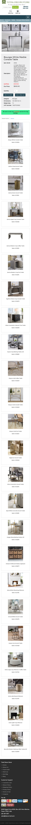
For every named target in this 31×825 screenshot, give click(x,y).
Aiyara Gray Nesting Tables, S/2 (15, 352)
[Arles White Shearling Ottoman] (15, 580)
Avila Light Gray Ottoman (15, 722)
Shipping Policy (7, 787)
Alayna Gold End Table (15, 431)
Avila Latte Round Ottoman (15, 696)
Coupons (5, 794)
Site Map (5, 774)
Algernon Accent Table (15, 457)
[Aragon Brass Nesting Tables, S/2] (15, 527)
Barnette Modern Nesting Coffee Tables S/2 (15, 749)
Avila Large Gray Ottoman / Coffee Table (15, 669)
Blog (4, 776)
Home (2, 20)
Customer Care (7, 782)
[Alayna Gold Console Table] (15, 394)
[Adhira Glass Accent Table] (15, 156)
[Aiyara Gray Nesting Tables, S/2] (15, 341)
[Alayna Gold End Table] (15, 421)
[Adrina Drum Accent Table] (15, 183)
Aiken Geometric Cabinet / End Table (15, 325)
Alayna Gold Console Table (15, 404)
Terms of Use (6, 792)
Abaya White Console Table (15, 140)
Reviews (12, 118)
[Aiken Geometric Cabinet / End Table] (15, 315)
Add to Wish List (20, 95)
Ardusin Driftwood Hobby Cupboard (15, 563)
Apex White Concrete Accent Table (15, 510)
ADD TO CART (8, 95)
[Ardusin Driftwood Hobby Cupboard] (15, 553)
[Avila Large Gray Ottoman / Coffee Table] (15, 659)
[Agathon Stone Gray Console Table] (15, 289)
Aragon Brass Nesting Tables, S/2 (15, 537)
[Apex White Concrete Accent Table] (15, 500)
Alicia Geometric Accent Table (15, 484)
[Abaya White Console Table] (15, 130)
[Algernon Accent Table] (15, 447)
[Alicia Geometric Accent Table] (15, 474)
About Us (5, 767)
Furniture (7, 20)
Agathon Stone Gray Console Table (15, 299)
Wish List (5, 772)
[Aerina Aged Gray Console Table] (15, 209)
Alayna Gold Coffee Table (15, 378)
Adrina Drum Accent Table (15, 193)
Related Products (5, 118)
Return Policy (7, 785)
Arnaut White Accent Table (15, 616)
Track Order (6, 769)
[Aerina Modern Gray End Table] (15, 262)
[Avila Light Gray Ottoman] (15, 712)
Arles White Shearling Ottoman (15, 590)
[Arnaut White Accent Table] (15, 606)
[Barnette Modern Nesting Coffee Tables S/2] (15, 739)
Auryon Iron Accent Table (15, 643)
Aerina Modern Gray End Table (15, 272)
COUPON (16, 111)
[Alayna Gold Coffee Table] (15, 368)
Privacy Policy (7, 789)
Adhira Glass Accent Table (15, 166)
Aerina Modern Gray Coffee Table (15, 246)
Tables (13, 20)
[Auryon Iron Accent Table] (15, 633)
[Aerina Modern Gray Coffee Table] (15, 236)
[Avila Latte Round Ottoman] (15, 686)
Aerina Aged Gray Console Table (15, 219)
